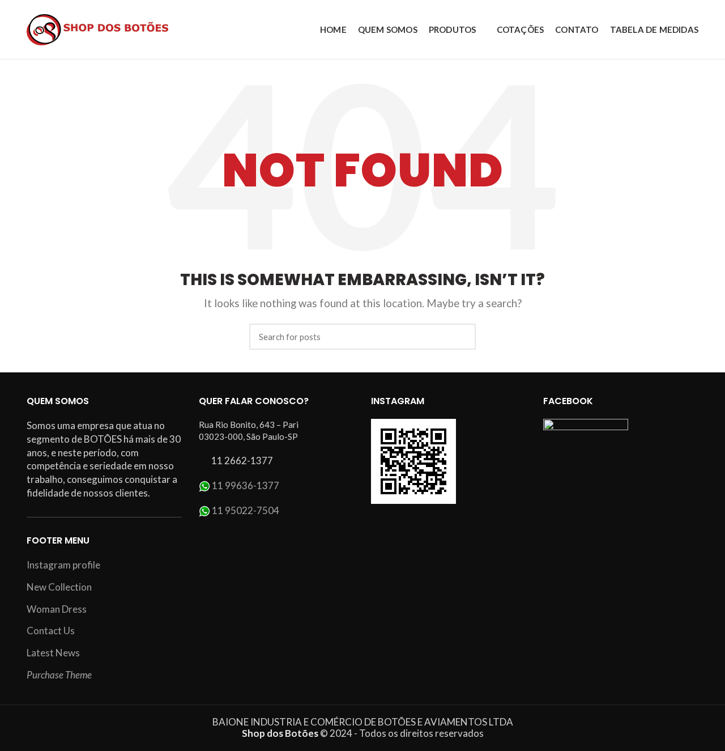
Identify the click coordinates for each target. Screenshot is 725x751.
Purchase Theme (59, 675)
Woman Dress (57, 609)
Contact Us (51, 631)
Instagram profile (63, 565)
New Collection (59, 587)
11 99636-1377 (245, 485)
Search (460, 337)
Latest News (53, 653)
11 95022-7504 (245, 510)
